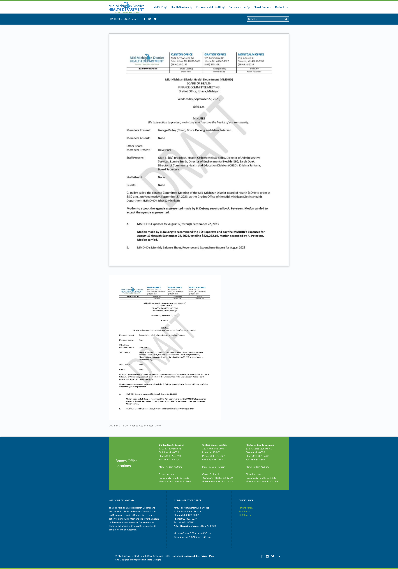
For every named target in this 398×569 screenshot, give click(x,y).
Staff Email (244, 511)
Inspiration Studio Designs (147, 559)
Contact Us (281, 7)
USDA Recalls (131, 19)
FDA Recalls (115, 19)
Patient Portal (245, 507)
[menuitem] (160, 7)
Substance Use (237, 7)
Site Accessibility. (190, 555)
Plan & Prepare (262, 7)
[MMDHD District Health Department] (126, 7)
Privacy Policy (208, 555)
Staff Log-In (245, 515)
